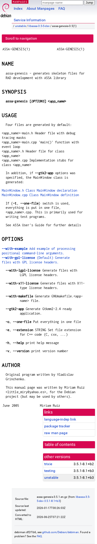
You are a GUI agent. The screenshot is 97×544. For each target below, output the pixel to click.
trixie (48, 464)
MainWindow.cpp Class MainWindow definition (40, 195)
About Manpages (40, 8)
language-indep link (60, 419)
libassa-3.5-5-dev (39, 26)
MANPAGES (20, 1)
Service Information (30, 20)
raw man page (55, 433)
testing (49, 471)
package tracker (57, 426)
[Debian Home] (6, 9)
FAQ (61, 8)
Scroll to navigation (21, 38)
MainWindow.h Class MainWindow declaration (39, 190)
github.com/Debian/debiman (60, 532)
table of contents (60, 444)
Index (18, 8)
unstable (20, 26)
